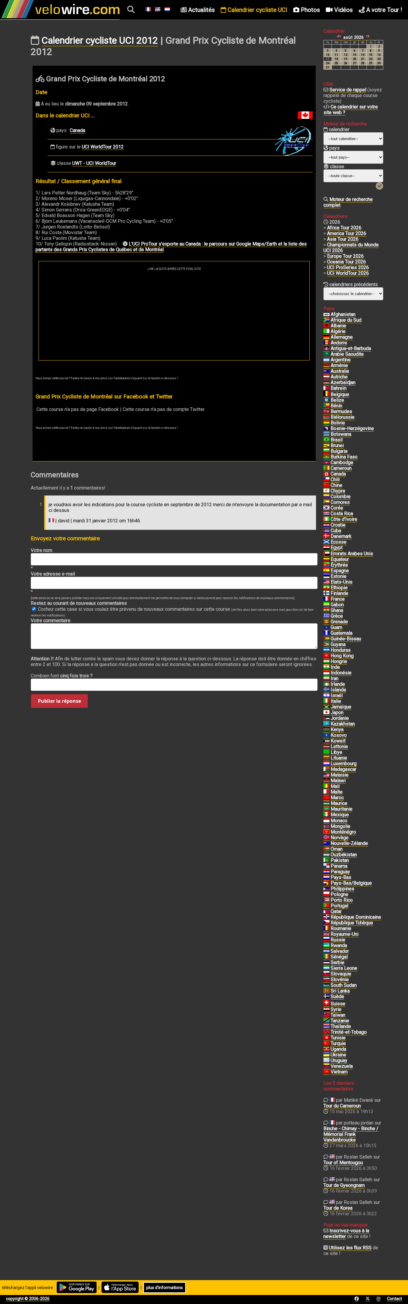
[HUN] (326, 662)
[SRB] (326, 963)
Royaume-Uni (344, 934)
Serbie (337, 962)
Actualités (201, 9)
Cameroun (341, 468)
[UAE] (326, 554)
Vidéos (343, 9)
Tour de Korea (337, 1208)
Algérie (338, 331)
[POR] (326, 906)
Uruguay (339, 1060)
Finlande (339, 593)
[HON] (326, 650)
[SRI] (326, 991)
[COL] (326, 497)
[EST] (326, 576)
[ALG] (326, 332)
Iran (334, 678)
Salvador (340, 951)
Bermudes (341, 411)
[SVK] (326, 974)
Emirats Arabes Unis (352, 553)
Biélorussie (343, 417)
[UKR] (326, 1055)
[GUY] (326, 645)
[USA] (326, 582)
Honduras (341, 650)
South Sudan (344, 985)
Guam (336, 627)
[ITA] (326, 701)
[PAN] (326, 866)
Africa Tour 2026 (344, 228)
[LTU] (326, 758)
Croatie (338, 525)
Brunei (337, 445)
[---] (326, 883)
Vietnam (339, 1072)
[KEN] (326, 730)
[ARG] (326, 360)
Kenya (337, 729)
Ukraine (338, 1055)
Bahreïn (338, 388)
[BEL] (326, 395)
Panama (339, 866)
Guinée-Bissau (346, 639)
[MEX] (326, 815)
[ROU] (326, 929)
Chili (335, 479)
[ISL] (326, 690)
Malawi (338, 780)
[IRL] (326, 684)
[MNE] (326, 832)
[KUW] (326, 741)
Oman (337, 849)
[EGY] (326, 548)
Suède (337, 996)
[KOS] (326, 735)
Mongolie (340, 826)
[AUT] (326, 377)
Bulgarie (339, 451)
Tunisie (338, 1038)
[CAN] (326, 474)
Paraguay (340, 872)
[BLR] (326, 417)
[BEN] (326, 406)
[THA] (326, 1027)
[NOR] (326, 838)
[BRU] (326, 446)
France (338, 599)
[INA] (326, 673)
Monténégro (343, 832)
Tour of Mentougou (343, 1162)
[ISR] (326, 696)
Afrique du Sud (346, 320)
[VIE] (326, 1072)
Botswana (341, 434)
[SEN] (326, 957)
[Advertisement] (174, 315)
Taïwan (338, 1015)
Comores (340, 502)
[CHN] (326, 485)
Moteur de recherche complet (348, 202)
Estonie (338, 576)
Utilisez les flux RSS (350, 1248)
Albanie (338, 326)
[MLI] (326, 786)
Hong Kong (342, 656)
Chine (336, 485)
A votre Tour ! (383, 9)
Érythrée (339, 565)
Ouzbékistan (344, 854)
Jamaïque (341, 707)
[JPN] (326, 713)
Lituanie (339, 758)
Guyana (338, 644)
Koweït (338, 741)
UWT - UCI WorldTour (94, 163)
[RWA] (326, 946)
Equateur (340, 559)
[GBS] (326, 639)
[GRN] (326, 622)
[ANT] (326, 349)
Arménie (339, 365)
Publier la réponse (59, 701)
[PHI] (326, 889)
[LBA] (326, 752)
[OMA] (326, 849)
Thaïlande (341, 1026)
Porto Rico (342, 900)
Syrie (336, 1009)
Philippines (342, 889)
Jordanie (340, 718)
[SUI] (326, 1004)
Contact (394, 1298)
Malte (337, 792)
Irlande (338, 684)
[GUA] (326, 633)
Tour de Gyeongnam (344, 1185)
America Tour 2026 (346, 233)
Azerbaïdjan (343, 382)
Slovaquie (341, 974)
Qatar (336, 911)
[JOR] (326, 718)
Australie (340, 371)
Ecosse (338, 542)
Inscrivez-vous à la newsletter (346, 1233)
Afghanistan (343, 314)
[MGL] (326, 826)
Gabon (337, 604)
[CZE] (326, 923)
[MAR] (326, 798)
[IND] (326, 667)
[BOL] (326, 423)
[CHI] (326, 480)
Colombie (341, 496)
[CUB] (326, 531)
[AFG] (326, 314)
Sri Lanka (340, 991)
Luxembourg (344, 763)
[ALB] (326, 326)
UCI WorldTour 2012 (103, 147)
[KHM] (326, 463)
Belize (337, 400)
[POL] (326, 895)
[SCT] (326, 542)
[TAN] (326, 1021)
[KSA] (326, 354)
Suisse (338, 1004)
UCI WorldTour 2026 (348, 273)
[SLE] (326, 968)
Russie (338, 940)
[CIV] (326, 519)
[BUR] (326, 457)
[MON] (326, 821)
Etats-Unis (341, 582)
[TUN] (326, 1038)
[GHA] (326, 610)
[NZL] (326, 843)
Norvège (340, 837)
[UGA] (326, 1049)
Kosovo (339, 735)
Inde (335, 667)
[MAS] (326, 775)
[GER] (326, 337)
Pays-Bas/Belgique (351, 883)
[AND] (326, 343)
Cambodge (342, 462)
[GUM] (326, 627)
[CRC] (326, 514)
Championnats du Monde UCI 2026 (351, 247)
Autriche (339, 377)
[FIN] (326, 593)
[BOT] (326, 434)
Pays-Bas (341, 877)
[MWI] (326, 781)
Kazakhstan (343, 724)
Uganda (338, 1049)
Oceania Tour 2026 (346, 262)
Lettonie (339, 746)
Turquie (338, 1043)
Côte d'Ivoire (344, 519)
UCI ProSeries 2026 (348, 267)
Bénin (336, 406)
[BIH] (326, 429)
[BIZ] (326, 400)
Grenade (339, 622)
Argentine (341, 360)
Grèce (337, 616)
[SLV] (326, 951)
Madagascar (343, 769)
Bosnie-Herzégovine (352, 428)
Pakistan (340, 860)
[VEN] (326, 1066)
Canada (77, 130)
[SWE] (326, 997)
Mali (335, 786)
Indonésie (341, 673)
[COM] (326, 502)
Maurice (339, 803)
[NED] (326, 877)
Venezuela (342, 1066)
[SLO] (326, 980)
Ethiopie (339, 587)
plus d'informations (164, 1287)
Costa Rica (342, 513)
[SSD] (326, 985)
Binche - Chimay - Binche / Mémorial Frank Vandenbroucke (350, 1134)
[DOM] (326, 917)
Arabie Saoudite (347, 354)
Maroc (337, 797)
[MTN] (326, 809)
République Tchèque (352, 923)
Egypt (337, 547)
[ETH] (326, 588)
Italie (336, 701)
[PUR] (326, 900)
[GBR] (326, 934)
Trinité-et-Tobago (349, 1032)
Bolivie (338, 423)
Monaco (339, 820)
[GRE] (326, 616)
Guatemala (341, 633)
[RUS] (326, 940)
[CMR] (326, 468)
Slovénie (340, 979)
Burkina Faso (344, 457)
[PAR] (326, 872)
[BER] (326, 412)
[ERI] (326, 565)
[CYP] (326, 491)
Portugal (339, 906)
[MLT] (326, 792)
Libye (336, 752)
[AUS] (326, 371)
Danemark (341, 536)
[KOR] (326, 508)
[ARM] (326, 366)
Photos (309, 9)
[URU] (326, 1061)
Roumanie (341, 928)
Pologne (339, 894)
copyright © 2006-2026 (28, 1298)
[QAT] (326, 912)
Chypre (338, 491)
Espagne (340, 570)
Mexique (340, 814)
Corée (337, 508)
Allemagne (342, 337)
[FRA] (326, 599)
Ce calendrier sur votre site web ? (350, 109)
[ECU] (326, 559)
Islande (338, 690)
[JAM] (326, 707)
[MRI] (326, 803)
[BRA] (326, 440)
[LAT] (326, 747)
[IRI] (326, 679)
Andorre (339, 343)
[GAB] (326, 605)
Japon (337, 712)
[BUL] (326, 451)
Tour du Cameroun (342, 1106)
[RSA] (326, 320)
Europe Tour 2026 (345, 256)
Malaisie (340, 775)
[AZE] (326, 383)
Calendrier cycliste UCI (256, 9)
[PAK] (326, 860)
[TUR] (326, 1044)
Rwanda (339, 945)
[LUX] (326, 764)
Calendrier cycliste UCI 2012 (100, 40)
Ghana (337, 610)
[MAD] (326, 769)
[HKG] (326, 656)
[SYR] (326, 1009)
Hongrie (339, 661)
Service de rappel (347, 90)
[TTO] (326, 1032)
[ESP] (326, 571)
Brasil (337, 440)
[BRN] (326, 388)
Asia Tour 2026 (342, 239)
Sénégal (339, 957)
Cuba (336, 530)
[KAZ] (326, 724)
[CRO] (326, 525)
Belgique (340, 394)
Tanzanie (340, 1021)
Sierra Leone (344, 968)
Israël (337, 695)
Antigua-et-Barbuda (351, 348)
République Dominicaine (356, 917)
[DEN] (326, 536)
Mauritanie (341, 809)
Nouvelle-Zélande (349, 843)
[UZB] (326, 855)
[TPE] (326, 1015)
